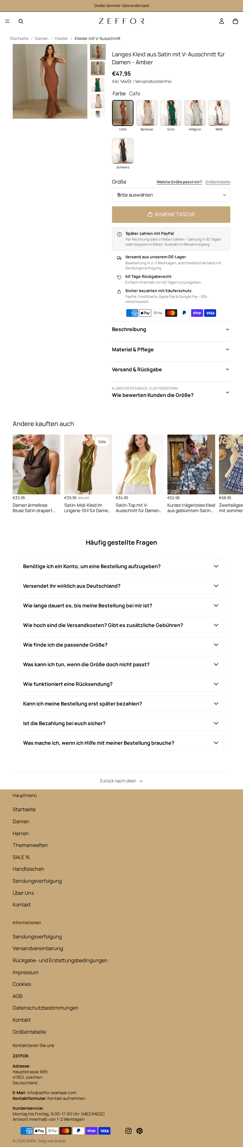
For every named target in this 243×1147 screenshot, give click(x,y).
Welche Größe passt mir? (179, 182)
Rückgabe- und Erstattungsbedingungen (60, 960)
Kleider (61, 38)
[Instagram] (128, 1131)
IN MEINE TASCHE (175, 214)
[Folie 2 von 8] (98, 68)
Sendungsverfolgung (37, 880)
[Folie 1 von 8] (98, 52)
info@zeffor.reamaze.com (51, 1092)
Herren (21, 833)
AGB (17, 996)
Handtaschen (28, 868)
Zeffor (31, 1141)
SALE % (21, 857)
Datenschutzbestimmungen (45, 1007)
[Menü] (7, 21)
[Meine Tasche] (235, 21)
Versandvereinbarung (38, 948)
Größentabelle (217, 182)
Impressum (26, 972)
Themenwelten (30, 845)
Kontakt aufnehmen (66, 1098)
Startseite (19, 38)
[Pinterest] (139, 1131)
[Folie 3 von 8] (98, 85)
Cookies (22, 984)
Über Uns (23, 892)
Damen (41, 38)
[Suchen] (21, 21)
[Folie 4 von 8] (98, 101)
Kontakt (22, 904)
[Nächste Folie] (223, 474)
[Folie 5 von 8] (98, 118)
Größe (119, 181)
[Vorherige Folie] (135, 465)
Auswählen (107, 484)
